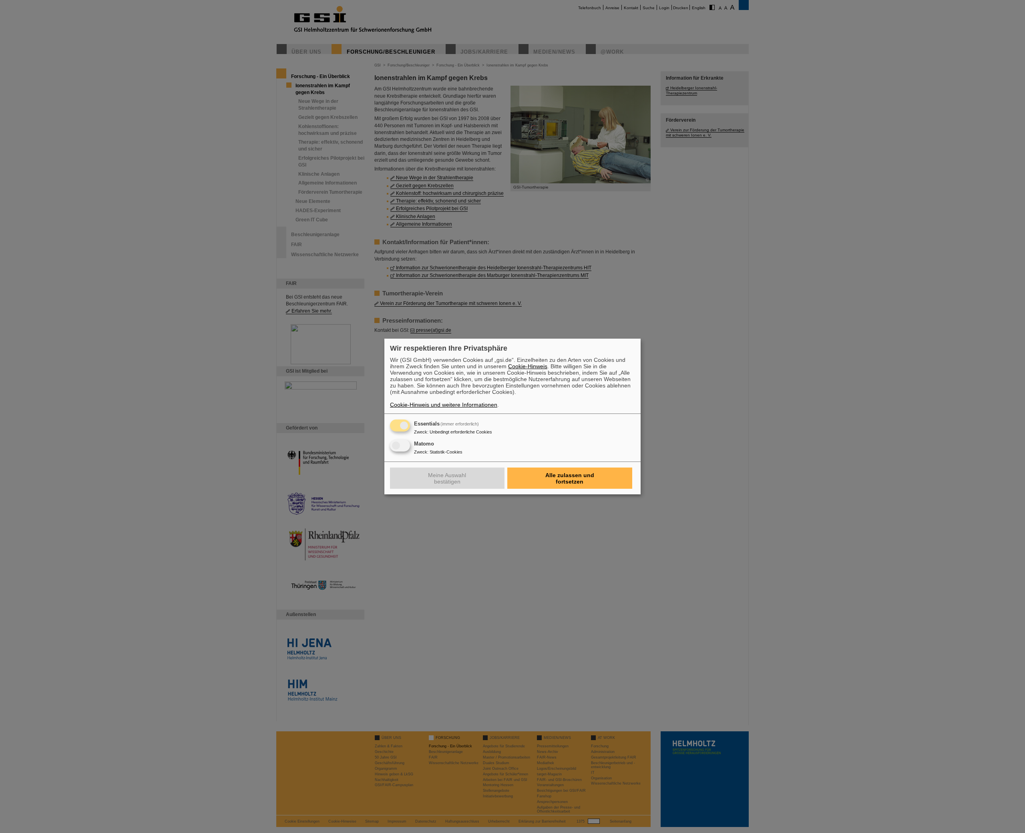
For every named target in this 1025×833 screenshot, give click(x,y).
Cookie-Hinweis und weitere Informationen (443, 404)
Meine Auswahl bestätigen (447, 478)
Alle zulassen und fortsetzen (569, 478)
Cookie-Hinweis (527, 366)
